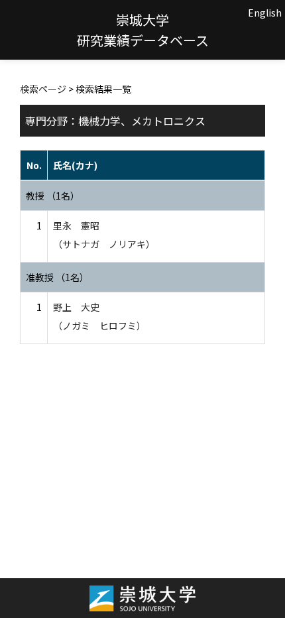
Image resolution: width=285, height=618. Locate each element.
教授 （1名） (53, 195)
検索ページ (43, 88)
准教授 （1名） (57, 277)
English (265, 12)
